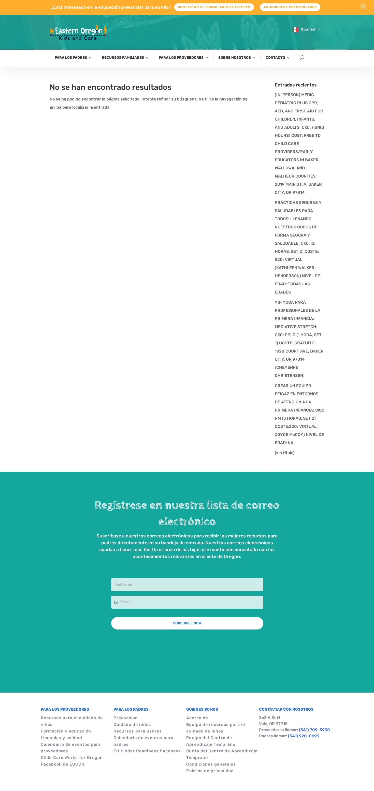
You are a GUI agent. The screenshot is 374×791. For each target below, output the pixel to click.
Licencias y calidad (61, 737)
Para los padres (71, 57)
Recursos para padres (137, 731)
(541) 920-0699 (303, 736)
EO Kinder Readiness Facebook (147, 751)
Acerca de (197, 717)
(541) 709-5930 (314, 729)
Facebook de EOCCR (62, 764)
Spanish (309, 29)
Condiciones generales (211, 764)
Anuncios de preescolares (290, 7)
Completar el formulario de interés (214, 7)
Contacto (275, 57)
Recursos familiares (123, 57)
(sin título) (285, 452)
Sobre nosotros (234, 57)
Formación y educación (66, 731)
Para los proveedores (181, 57)
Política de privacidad (210, 770)
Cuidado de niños (132, 724)
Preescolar (125, 717)
